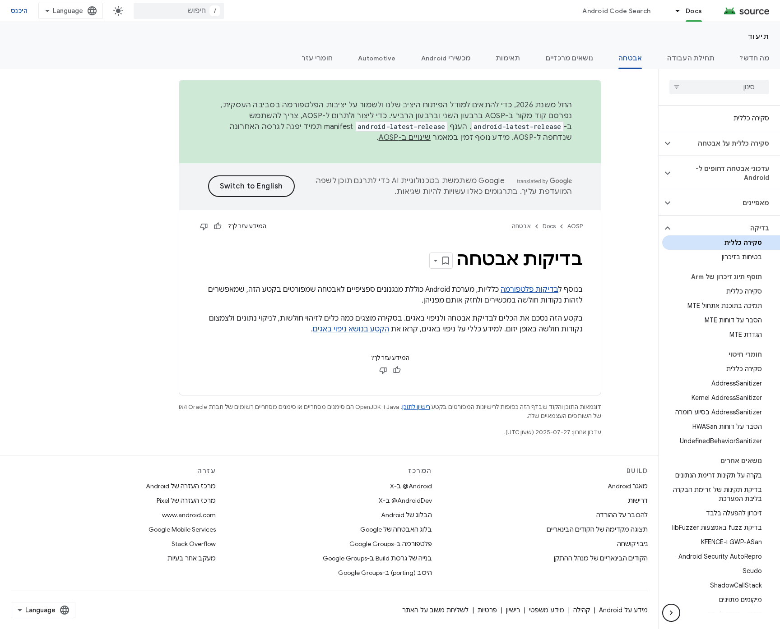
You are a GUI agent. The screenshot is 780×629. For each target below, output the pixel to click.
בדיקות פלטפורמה (529, 289)
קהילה (581, 610)
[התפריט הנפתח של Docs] (673, 11)
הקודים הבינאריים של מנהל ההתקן (601, 558)
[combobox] (179, 11)
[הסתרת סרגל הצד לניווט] (671, 613)
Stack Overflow (194, 544)
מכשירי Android (446, 58)
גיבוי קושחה (632, 544)
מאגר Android (628, 486)
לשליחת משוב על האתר (435, 610)
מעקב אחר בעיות (191, 558)
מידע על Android (623, 610)
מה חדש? (754, 58)
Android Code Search (616, 11)
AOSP (575, 226)
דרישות (638, 500)
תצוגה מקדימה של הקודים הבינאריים (597, 529)
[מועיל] (217, 226)
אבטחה (630, 58)
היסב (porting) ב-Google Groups (385, 573)
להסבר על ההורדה (622, 515)
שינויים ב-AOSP (405, 137)
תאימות (508, 58)
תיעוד (759, 36)
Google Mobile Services (182, 529)
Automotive (377, 58)
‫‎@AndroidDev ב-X (405, 500)
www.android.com (189, 515)
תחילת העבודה (691, 58)
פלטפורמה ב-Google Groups (390, 544)
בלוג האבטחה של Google (396, 529)
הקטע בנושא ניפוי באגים (351, 329)
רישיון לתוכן (416, 407)
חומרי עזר (317, 58)
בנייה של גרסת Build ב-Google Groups (377, 558)
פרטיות (487, 610)
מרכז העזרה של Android (181, 486)
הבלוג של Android (406, 515)
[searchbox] (719, 87)
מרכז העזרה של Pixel (186, 500)
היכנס (19, 11)
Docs (694, 11)
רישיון (513, 610)
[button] (726, 143)
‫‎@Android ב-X (411, 486)
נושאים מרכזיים (570, 58)
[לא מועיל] (204, 226)
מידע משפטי (546, 610)
